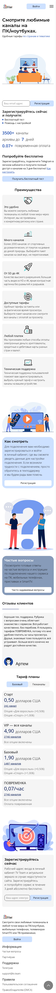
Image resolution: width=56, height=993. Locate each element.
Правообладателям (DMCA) (17, 990)
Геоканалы (39, 684)
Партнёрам (8, 957)
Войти (36, 6)
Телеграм (7, 968)
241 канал (10, 705)
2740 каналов (12, 736)
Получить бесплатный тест (28, 178)
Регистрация (41, 103)
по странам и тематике (36, 36)
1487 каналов (12, 763)
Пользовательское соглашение (19, 984)
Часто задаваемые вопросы (28, 590)
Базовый (17, 684)
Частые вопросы (11, 951)
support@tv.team (11, 973)
